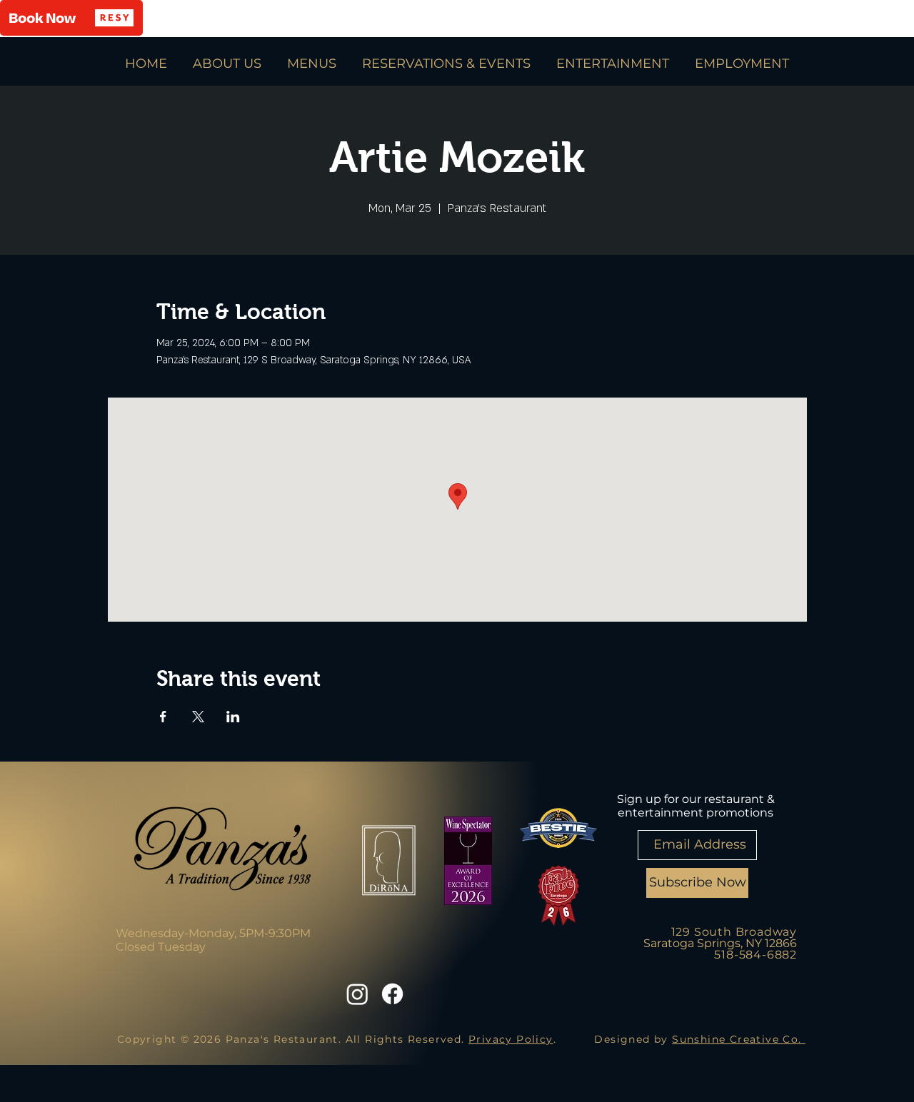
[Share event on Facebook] (163, 716)
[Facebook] (392, 994)
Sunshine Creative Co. (738, 1039)
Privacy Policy (510, 1039)
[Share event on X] (198, 716)
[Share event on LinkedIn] (233, 716)
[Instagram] (357, 994)
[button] (71, 18)
